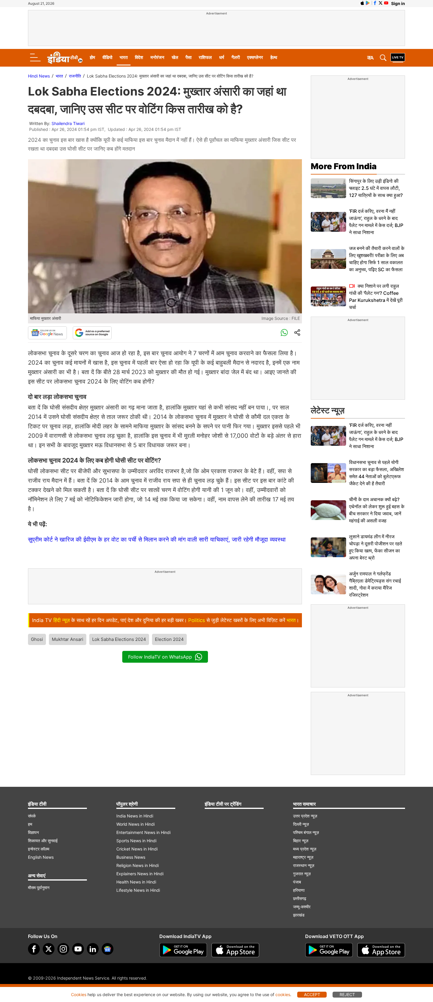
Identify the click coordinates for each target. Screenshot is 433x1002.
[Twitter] (48, 949)
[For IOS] (381, 950)
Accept (312, 994)
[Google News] (47, 332)
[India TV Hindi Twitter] (381, 3)
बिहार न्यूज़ (300, 840)
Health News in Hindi (136, 881)
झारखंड (299, 914)
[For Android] (329, 950)
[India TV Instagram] (63, 949)
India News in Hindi (134, 815)
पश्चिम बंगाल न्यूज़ (306, 832)
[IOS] (362, 3)
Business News (130, 857)
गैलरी (236, 57)
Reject (347, 994)
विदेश (139, 57)
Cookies (78, 994)
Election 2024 (169, 639)
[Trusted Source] (92, 332)
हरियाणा (299, 890)
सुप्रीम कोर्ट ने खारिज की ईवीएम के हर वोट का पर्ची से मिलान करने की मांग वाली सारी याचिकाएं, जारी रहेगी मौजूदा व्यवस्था (157, 539)
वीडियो (107, 57)
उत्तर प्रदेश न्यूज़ (305, 815)
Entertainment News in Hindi (143, 832)
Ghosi (37, 639)
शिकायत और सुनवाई (43, 840)
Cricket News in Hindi (137, 848)
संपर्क (32, 815)
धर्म (221, 57)
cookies (282, 994)
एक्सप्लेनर (255, 57)
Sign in (398, 3)
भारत (124, 57)
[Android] (368, 3)
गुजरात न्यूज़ (302, 873)
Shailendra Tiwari (68, 123)
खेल (175, 57)
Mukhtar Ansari (67, 639)
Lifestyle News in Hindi (138, 890)
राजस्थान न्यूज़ (303, 865)
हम (30, 824)
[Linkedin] (93, 949)
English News (41, 857)
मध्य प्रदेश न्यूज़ (304, 848)
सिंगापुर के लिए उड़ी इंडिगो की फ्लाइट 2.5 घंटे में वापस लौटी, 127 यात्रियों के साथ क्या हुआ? (376, 188)
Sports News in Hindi (136, 840)
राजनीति (75, 75)
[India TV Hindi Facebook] (375, 3)
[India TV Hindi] (64, 58)
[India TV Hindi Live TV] (398, 58)
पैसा (188, 57)
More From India (344, 166)
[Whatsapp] (284, 333)
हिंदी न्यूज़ (61, 620)
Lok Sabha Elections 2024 (119, 639)
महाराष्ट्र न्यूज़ (303, 857)
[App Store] (235, 950)
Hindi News (39, 75)
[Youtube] (78, 949)
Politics (196, 620)
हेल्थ (273, 57)
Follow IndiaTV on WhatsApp (160, 657)
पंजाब (297, 881)
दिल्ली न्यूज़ (301, 824)
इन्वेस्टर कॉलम (38, 848)
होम (92, 57)
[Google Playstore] (183, 950)
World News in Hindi (135, 824)
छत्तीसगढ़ (299, 898)
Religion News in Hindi (137, 865)
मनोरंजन (157, 57)
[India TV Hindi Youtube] (386, 3)
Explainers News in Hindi (139, 873)
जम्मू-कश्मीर (301, 906)
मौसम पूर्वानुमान (38, 887)
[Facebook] (34, 949)
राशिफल (205, 57)
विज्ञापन (33, 832)
